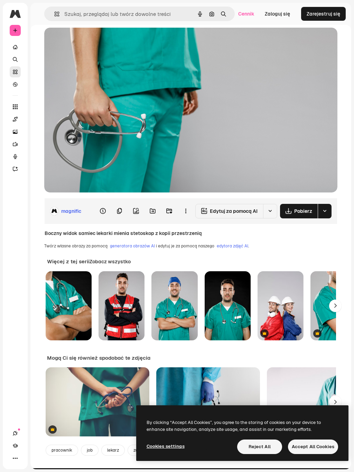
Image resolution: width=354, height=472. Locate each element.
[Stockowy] (15, 71)
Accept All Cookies (313, 447)
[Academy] (15, 445)
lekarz (113, 450)
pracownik (62, 450)
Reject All (260, 447)
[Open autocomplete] (54, 14)
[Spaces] (15, 119)
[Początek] (15, 47)
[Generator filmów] (15, 144)
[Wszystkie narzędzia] (15, 106)
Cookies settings (166, 446)
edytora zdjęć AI (232, 246)
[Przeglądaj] (15, 84)
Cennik (246, 14)
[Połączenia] (15, 433)
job (90, 450)
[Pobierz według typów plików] (325, 211)
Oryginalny (92, 40)
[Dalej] (335, 305)
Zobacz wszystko (110, 261)
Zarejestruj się (323, 14)
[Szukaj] (15, 59)
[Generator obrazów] (15, 131)
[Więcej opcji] (186, 211)
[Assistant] (15, 168)
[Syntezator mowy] (15, 156)
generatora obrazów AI (132, 246)
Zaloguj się (277, 14)
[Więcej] (15, 458)
